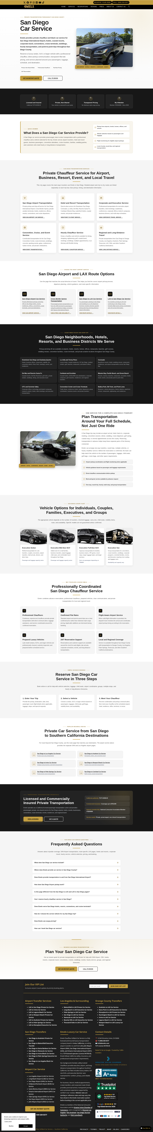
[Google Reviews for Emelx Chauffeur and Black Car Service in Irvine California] (106, 1105)
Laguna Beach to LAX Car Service (110, 1020)
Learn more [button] (8, 1121)
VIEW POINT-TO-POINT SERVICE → (71, 217)
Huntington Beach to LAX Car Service (112, 1015)
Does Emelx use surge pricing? (45, 921)
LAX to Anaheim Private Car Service (41, 1020)
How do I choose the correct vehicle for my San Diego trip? (55, 914)
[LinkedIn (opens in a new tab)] (36, 3)
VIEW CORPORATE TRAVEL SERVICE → (111, 217)
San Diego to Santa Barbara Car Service (42, 1048)
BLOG (116, 1129)
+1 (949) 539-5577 (103, 1041)
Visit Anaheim (71, 1112)
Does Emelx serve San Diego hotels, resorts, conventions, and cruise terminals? (62, 906)
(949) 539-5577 (121, 2)
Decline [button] (11, 1126)
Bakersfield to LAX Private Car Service (77, 1007)
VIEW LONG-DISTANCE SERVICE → (109, 249)
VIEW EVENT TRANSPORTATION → (33, 249)
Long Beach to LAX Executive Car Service (78, 1010)
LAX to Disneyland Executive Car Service (43, 1025)
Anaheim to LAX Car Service (108, 1007)
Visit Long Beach (76, 1115)
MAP (109, 1129)
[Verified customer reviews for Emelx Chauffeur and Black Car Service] (106, 1096)
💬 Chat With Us (145, 1128)
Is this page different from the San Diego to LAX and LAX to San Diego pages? (62, 892)
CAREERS (125, 1129)
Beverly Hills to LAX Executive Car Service (78, 1020)
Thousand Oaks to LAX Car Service (76, 1023)
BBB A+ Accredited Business (103, 1078)
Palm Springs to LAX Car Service (75, 1012)
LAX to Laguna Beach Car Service (40, 1012)
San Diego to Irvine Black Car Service (41, 1054)
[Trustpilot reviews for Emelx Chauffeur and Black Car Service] (106, 1086)
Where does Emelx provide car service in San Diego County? (55, 870)
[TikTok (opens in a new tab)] (43, 3)
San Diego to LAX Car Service (74, 1015)
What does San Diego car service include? (49, 862)
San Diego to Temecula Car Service (41, 1051)
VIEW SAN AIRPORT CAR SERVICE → (34, 217)
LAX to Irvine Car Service (37, 1010)
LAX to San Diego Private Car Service (41, 1007)
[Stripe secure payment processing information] (108, 1114)
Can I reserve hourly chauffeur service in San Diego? (53, 899)
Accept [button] (26, 1126)
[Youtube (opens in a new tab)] (40, 3)
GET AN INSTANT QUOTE (31, 78)
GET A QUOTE (53, 819)
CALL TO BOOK (53, 78)
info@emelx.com (103, 1043)
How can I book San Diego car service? (48, 928)
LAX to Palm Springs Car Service (40, 1023)
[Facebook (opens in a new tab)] (27, 3)
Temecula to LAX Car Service (73, 1017)
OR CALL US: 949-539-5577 (36, 1115)
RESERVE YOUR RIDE (102, 2)
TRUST (102, 1129)
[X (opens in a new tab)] (24, 3)
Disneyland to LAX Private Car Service (112, 1012)
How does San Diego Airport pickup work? (49, 884)
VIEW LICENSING (33, 819)
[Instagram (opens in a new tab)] (33, 3)
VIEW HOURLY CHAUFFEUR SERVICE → (73, 249)
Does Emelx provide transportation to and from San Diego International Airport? (62, 877)
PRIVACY (84, 1129)
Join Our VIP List (118, 986)
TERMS (93, 1129)
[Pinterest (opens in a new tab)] (30, 3)
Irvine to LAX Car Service (107, 1017)
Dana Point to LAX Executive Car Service (113, 1010)
